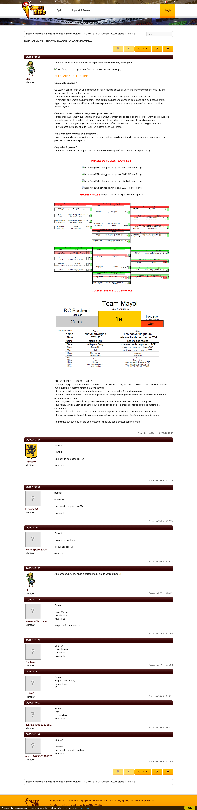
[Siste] (168, 49)
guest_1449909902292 (39, 756)
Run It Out (149, 800)
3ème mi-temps (54, 33)
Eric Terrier (31, 662)
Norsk (170, 1)
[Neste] (157, 49)
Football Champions (95, 800)
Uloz (27, 79)
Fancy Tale (139, 800)
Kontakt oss (55, 805)
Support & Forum (80, 10)
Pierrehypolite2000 (36, 549)
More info (85, 808)
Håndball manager (114, 800)
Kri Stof (29, 693)
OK (190, 808)
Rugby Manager (57, 800)
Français (39, 33)
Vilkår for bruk (68, 805)
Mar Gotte (30, 461)
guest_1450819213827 (39, 725)
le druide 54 (31, 509)
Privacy (79, 805)
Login (168, 10)
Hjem (29, 33)
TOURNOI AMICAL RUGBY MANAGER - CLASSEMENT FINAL (100, 33)
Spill (59, 10)
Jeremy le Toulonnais (36, 621)
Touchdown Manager (75, 800)
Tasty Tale (128, 800)
